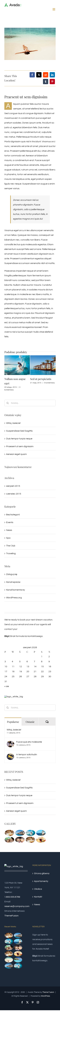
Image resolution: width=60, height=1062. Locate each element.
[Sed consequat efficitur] (41, 839)
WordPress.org (14, 597)
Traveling (11, 553)
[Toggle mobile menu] (54, 9)
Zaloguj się (11, 574)
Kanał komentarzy (15, 590)
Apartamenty (41, 881)
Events (9, 522)
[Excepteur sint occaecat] (30, 832)
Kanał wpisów (13, 582)
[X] (39, 74)
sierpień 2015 (13, 486)
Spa (8, 538)
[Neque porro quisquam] (9, 832)
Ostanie (30, 722)
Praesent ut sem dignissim (19, 446)
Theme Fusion (48, 992)
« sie (6, 686)
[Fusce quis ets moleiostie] (10, 743)
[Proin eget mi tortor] (8, 960)
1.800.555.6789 (12, 897)
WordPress (45, 996)
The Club (10, 545)
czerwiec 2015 (13, 494)
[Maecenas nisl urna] (30, 839)
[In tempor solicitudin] (10, 755)
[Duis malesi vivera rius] (18, 960)
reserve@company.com (16, 906)
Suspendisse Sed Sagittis (19, 431)
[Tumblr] (45, 81)
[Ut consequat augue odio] (8, 966)
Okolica (38, 889)
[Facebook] (32, 74)
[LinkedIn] (52, 74)
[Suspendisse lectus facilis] (41, 832)
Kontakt (38, 897)
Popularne (13, 722)
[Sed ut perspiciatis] (20, 832)
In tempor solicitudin (26, 754)
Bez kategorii (13, 514)
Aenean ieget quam (16, 454)
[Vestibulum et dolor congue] (20, 839)
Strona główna (41, 873)
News (9, 530)
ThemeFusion (11, 915)
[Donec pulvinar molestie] (9, 839)
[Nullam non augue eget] (18, 966)
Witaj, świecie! (13, 423)
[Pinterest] (52, 81)
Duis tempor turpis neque (19, 438)
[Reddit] (45, 74)
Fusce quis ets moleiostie (29, 742)
